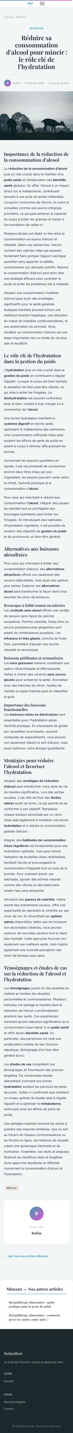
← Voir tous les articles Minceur (26, 1256)
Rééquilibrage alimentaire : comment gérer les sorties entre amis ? (34, 1317)
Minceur (21, 17)
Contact (9, 1408)
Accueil (8, 17)
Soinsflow (13, 1353)
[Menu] (42, 3)
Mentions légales (14, 1402)
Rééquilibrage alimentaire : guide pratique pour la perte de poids (32, 1304)
